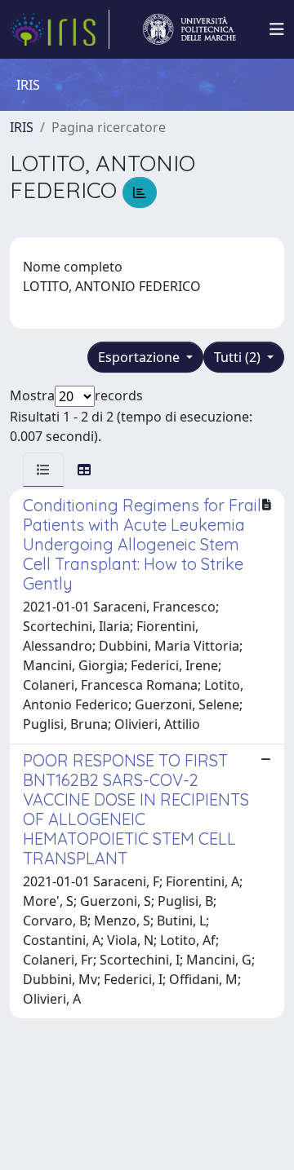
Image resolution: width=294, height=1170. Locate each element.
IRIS (21, 127)
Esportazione (140, 357)
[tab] (43, 470)
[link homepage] (59, 29)
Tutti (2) (239, 357)
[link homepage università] (189, 29)
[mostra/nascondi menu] (277, 29)
